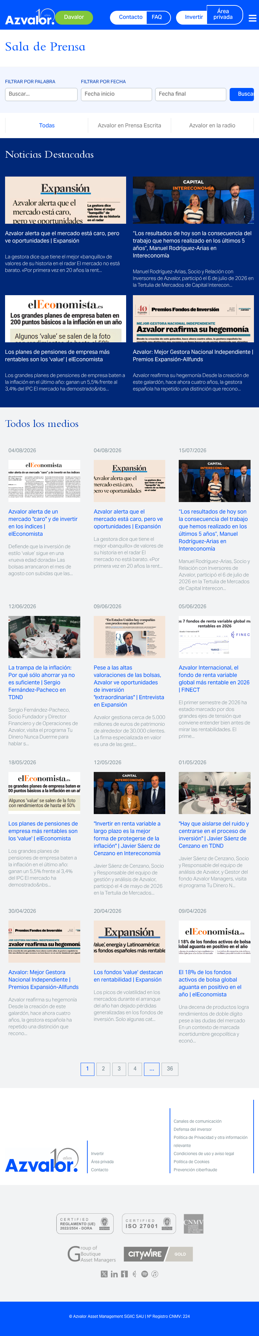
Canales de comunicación (198, 1121)
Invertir (97, 1153)
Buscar (246, 94)
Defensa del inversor (193, 1129)
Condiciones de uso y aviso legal (204, 1153)
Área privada (102, 1161)
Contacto (99, 1169)
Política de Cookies (191, 1161)
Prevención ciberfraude (195, 1169)
